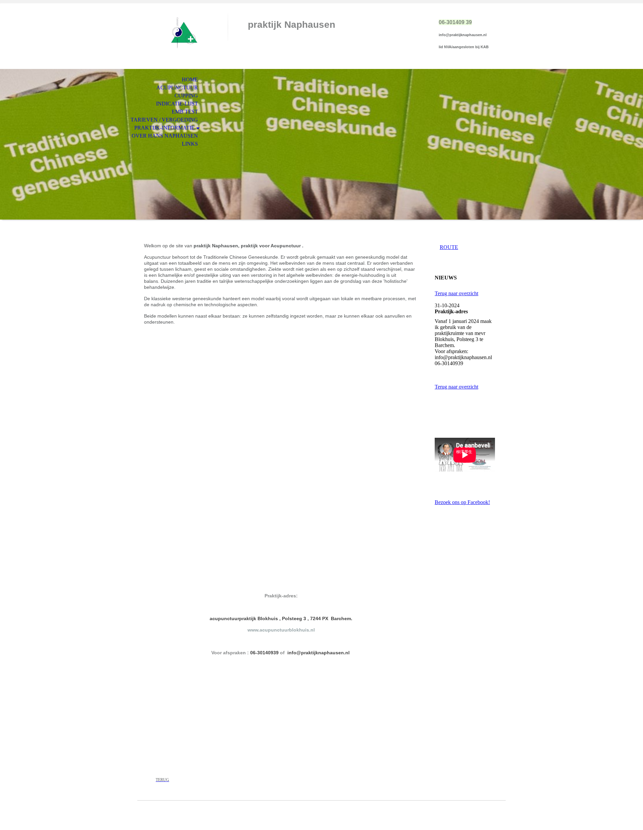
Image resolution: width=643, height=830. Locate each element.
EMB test (185, 111)
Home (190, 79)
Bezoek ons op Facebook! (462, 502)
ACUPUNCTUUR (177, 87)
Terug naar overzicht (456, 293)
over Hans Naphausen (165, 136)
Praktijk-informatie (164, 128)
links (190, 144)
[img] (182, 32)
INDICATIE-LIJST (177, 103)
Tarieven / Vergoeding (164, 119)
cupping (186, 95)
